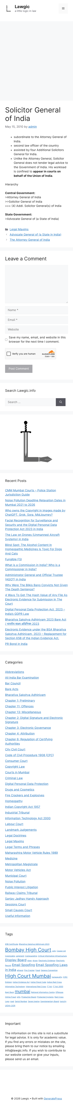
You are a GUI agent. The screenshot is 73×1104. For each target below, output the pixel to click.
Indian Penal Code (38, 982)
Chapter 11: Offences (19, 706)
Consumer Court (16, 761)
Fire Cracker (29, 970)
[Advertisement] (36, 59)
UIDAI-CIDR (10, 1006)
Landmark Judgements (21, 829)
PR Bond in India (16, 644)
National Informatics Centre (43, 992)
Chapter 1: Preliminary (20, 700)
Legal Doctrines (15, 835)
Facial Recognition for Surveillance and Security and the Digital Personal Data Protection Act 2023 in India (31, 525)
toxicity (63, 1001)
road (12, 1001)
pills (19, 997)
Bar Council (13, 683)
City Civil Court (15, 749)
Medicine (11, 858)
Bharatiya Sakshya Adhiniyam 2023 (34, 944)
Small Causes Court (18, 910)
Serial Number (21, 1001)
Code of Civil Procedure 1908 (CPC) (29, 755)
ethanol (20, 970)
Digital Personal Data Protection (26, 784)
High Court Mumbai (28, 976)
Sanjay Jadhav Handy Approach (27, 898)
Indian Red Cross (54, 982)
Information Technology (15, 986)
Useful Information (17, 916)
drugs (35, 960)
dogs (29, 960)
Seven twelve (34, 1001)
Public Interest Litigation (21, 887)
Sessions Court (15, 904)
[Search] (61, 402)
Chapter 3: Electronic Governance (28, 727)
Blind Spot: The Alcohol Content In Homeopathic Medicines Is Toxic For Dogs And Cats (33, 549)
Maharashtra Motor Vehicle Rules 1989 (31, 852)
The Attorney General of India (30, 239)
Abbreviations (14, 672)
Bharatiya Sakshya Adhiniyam (25, 695)
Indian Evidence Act (21, 982)
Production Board (28, 997)
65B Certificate (11, 944)
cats (54, 951)
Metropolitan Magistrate (21, 864)
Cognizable (10, 956)
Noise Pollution (15, 881)
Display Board (15, 960)
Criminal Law (14, 778)
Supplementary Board (49, 1001)
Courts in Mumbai (17, 772)
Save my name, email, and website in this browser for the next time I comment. (37, 339)
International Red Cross (36, 986)
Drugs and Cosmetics (19, 789)
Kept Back (9, 992)
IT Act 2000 (58, 986)
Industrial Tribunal (17, 812)
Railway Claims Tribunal (21, 893)
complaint (20, 956)
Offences (59, 992)
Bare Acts (11, 689)
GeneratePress (53, 1098)
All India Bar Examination (22, 677)
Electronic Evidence (47, 960)
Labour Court (14, 824)
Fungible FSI (13, 559)
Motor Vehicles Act (18, 870)
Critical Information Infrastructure (52, 956)
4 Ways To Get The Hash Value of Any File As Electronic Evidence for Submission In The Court (36, 599)
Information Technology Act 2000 (28, 818)
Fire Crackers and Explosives (24, 795)
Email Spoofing (23, 965)
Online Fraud (10, 997)
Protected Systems (45, 997)
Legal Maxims (19, 229)
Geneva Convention (49, 970)
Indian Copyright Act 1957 (22, 806)
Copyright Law (15, 766)
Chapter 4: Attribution (20, 733)
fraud (37, 970)
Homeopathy (14, 801)
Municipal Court (15, 875)
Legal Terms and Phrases (22, 847)
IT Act (49, 986)
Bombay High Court (28, 950)
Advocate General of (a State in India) (35, 234)
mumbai (22, 991)
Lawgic (22, 6)
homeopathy (57, 977)
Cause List (61, 951)
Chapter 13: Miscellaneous (23, 712)
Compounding (31, 956)
